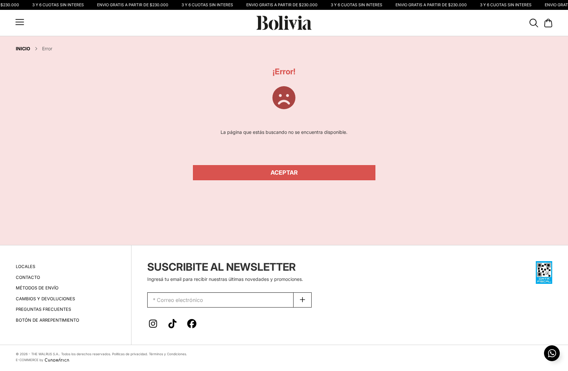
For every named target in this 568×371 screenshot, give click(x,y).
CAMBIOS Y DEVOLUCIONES (45, 298)
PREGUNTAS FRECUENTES (43, 309)
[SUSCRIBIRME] (302, 300)
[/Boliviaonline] (192, 325)
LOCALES (25, 266)
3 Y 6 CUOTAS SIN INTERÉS (56, 5)
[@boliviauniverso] (153, 325)
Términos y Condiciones (167, 354)
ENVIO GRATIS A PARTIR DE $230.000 (130, 5)
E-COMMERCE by (29, 360)
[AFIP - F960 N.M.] (544, 272)
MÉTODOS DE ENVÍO (37, 287)
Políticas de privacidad (129, 354)
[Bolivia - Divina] (284, 22)
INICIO (23, 48)
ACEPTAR (284, 172)
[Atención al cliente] (552, 353)
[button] (19, 22)
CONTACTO (28, 277)
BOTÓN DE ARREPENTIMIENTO (47, 320)
